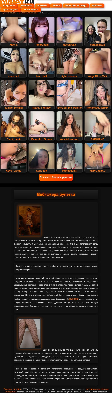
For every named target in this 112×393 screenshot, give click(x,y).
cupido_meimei (13, 107)
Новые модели (31, 9)
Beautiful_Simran (41, 139)
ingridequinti (69, 170)
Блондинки (26, 5)
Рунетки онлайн (9, 13)
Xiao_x (14, 44)
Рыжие (56, 5)
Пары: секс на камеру (76, 5)
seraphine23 (97, 44)
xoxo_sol (13, 76)
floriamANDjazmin (97, 107)
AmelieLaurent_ (69, 139)
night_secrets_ (70, 76)
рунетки (74, 298)
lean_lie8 (41, 76)
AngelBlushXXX (97, 76)
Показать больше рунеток (56, 177)
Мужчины (97, 5)
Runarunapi (42, 44)
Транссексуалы (10, 9)
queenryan (69, 44)
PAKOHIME (97, 139)
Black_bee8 (14, 139)
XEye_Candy (13, 170)
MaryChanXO (98, 170)
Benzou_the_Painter (69, 107)
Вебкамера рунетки (28, 13)
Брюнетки (42, 5)
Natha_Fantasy (41, 107)
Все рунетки (9, 5)
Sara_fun (41, 170)
